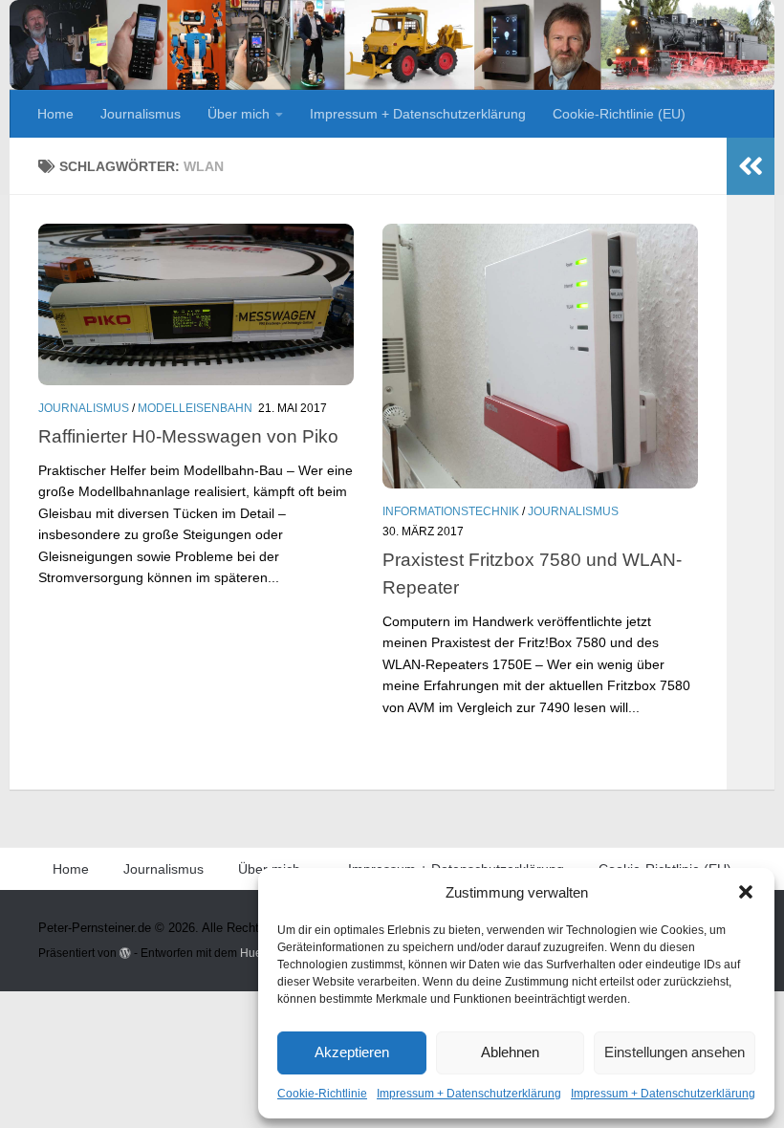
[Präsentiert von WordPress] (125, 953)
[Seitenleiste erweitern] (750, 166)
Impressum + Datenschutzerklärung (469, 1093)
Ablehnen (510, 1052)
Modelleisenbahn (195, 408)
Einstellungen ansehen (674, 1052)
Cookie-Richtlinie (322, 1093)
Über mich (238, 113)
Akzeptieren (352, 1052)
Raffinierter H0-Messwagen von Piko (188, 435)
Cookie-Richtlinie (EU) (619, 113)
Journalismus (140, 113)
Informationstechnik (450, 511)
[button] (745, 891)
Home (55, 113)
